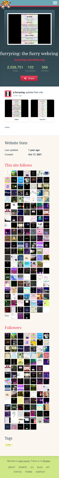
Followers (13, 328)
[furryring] (8, 93)
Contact (40, 471)
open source (24, 460)
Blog (40, 467)
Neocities (11, 460)
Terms (28, 471)
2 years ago (17, 95)
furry (8, 445)
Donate (23, 467)
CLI (32, 467)
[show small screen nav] (55, 3)
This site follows (18, 165)
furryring (20, 92)
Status (18, 471)
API (48, 467)
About (11, 467)
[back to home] (5, 4)
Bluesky (46, 460)
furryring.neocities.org (29, 60)
